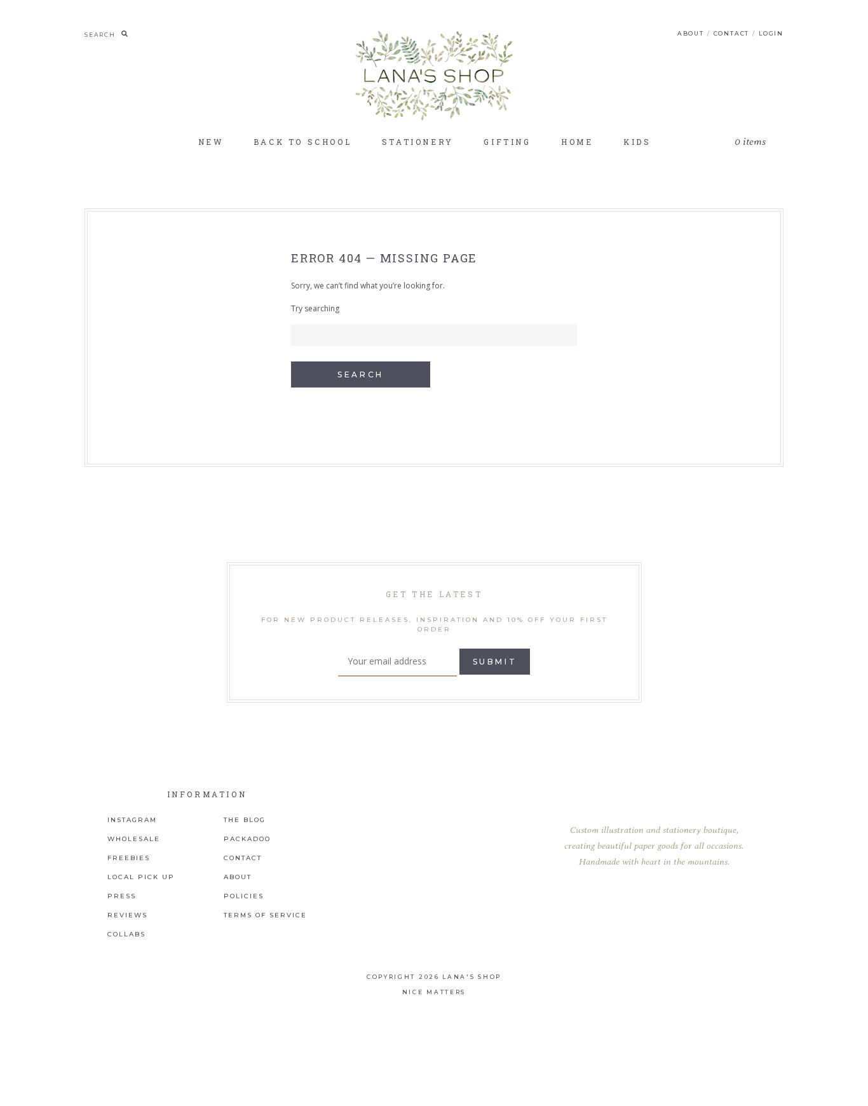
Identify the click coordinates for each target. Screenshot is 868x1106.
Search (360, 374)
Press (121, 896)
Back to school (302, 142)
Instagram (132, 820)
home (577, 142)
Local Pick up (141, 877)
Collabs (126, 934)
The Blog (245, 820)
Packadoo (247, 839)
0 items (750, 142)
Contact (732, 33)
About (690, 33)
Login (771, 33)
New (211, 142)
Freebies (128, 858)
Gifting (507, 142)
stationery (418, 142)
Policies (244, 896)
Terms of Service (265, 915)
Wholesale (133, 839)
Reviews (127, 915)
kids (637, 142)
